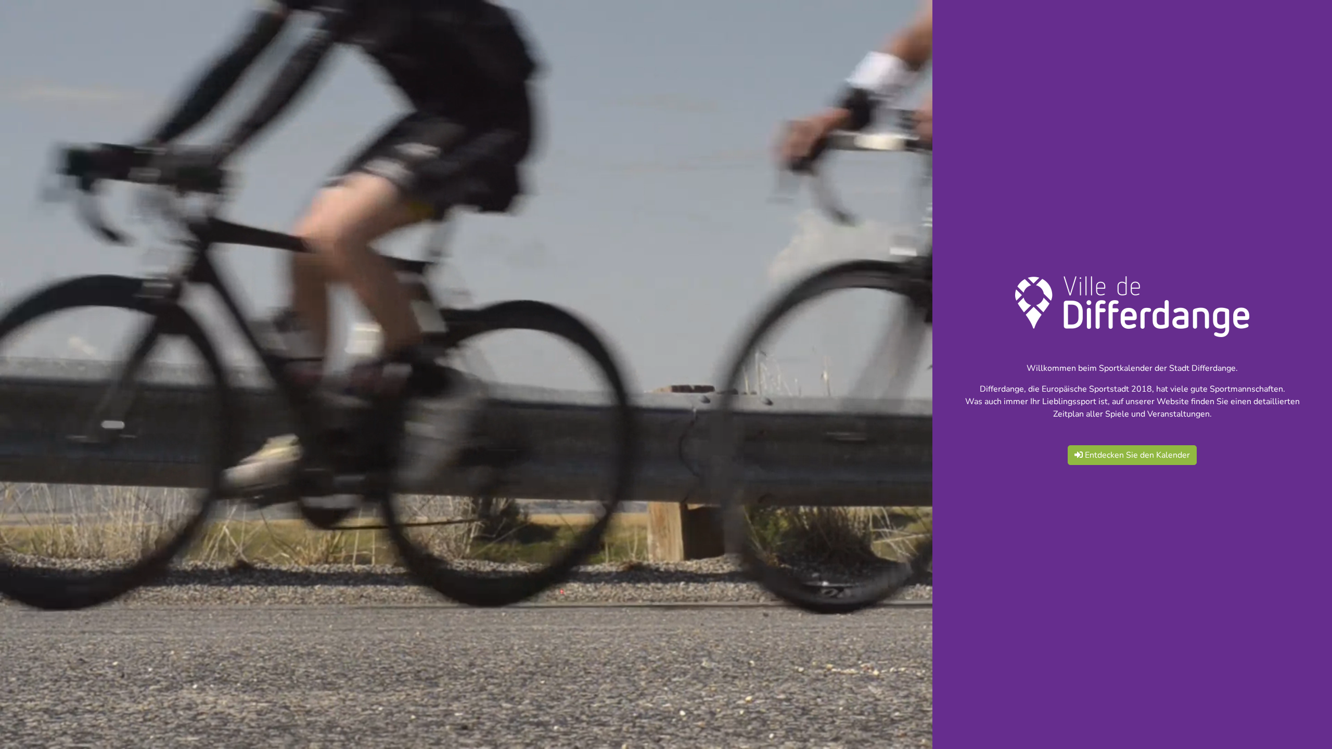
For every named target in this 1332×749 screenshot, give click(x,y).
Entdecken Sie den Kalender (1136, 455)
